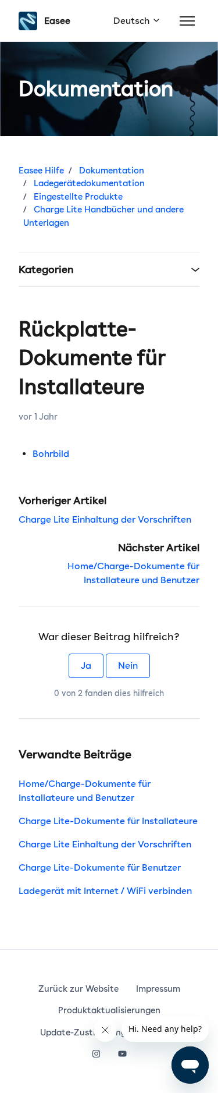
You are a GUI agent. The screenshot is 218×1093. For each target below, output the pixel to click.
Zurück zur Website (78, 989)
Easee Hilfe (41, 170)
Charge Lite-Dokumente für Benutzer (100, 867)
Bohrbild (51, 453)
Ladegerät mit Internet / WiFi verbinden (105, 890)
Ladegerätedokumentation (89, 183)
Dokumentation (111, 170)
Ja (86, 665)
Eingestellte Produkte (78, 196)
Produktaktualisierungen (109, 1010)
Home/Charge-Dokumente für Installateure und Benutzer (85, 790)
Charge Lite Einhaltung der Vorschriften (105, 519)
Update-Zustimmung (83, 1032)
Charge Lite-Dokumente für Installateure (108, 820)
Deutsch (132, 20)
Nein (128, 665)
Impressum (158, 989)
